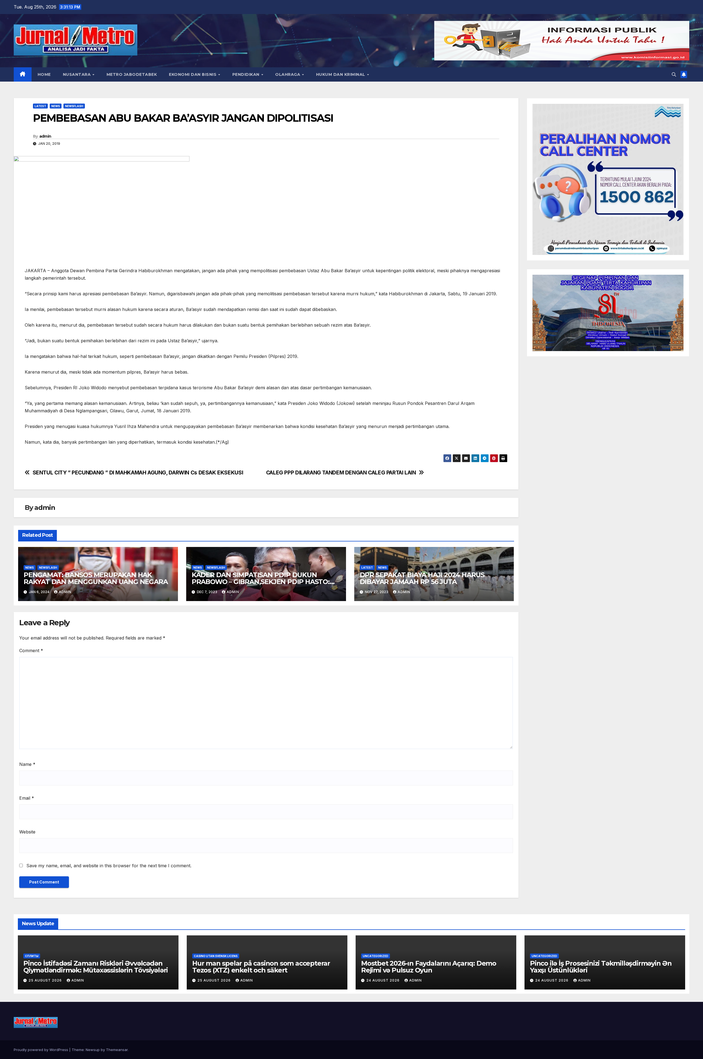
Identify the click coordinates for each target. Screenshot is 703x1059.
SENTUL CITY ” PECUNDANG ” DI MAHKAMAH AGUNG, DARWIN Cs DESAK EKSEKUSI (138, 472)
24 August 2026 (383, 980)
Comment (31, 650)
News (55, 106)
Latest (40, 106)
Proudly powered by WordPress (41, 1049)
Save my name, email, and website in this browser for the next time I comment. (108, 865)
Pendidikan (246, 74)
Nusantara (77, 74)
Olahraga (288, 74)
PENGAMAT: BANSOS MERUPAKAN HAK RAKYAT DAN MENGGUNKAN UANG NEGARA (96, 578)
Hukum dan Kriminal (341, 74)
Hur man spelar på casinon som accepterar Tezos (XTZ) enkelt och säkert (261, 966)
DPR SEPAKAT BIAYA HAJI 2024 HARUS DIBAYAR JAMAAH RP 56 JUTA (422, 578)
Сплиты (31, 956)
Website (27, 832)
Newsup (93, 1049)
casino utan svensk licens (216, 956)
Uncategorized (375, 956)
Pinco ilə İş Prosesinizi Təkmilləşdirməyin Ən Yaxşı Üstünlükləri (601, 966)
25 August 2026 (46, 980)
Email (26, 798)
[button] (674, 74)
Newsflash (74, 106)
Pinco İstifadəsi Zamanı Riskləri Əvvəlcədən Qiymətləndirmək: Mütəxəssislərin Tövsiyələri (95, 966)
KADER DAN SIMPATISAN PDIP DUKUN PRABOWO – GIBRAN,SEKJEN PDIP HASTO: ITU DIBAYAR (261, 582)
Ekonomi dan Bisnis (193, 74)
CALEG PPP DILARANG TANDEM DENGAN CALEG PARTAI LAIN (341, 472)
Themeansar (117, 1049)
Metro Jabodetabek (132, 74)
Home (44, 74)
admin (45, 136)
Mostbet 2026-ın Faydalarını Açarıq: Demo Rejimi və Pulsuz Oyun (428, 966)
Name (27, 764)
